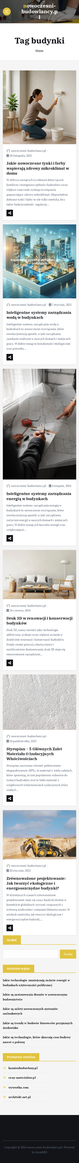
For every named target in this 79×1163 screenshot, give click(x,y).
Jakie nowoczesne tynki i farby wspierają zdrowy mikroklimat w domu (37, 168)
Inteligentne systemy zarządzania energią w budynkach (39, 496)
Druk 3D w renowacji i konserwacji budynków (39, 621)
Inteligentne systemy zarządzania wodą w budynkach (39, 315)
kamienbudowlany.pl (23, 1068)
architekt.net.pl (20, 1097)
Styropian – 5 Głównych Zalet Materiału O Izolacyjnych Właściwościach (34, 753)
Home (39, 51)
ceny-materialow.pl (22, 1077)
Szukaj (12, 940)
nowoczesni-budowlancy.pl (28, 151)
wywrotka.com (19, 1087)
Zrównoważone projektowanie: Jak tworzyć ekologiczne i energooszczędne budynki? (36, 883)
